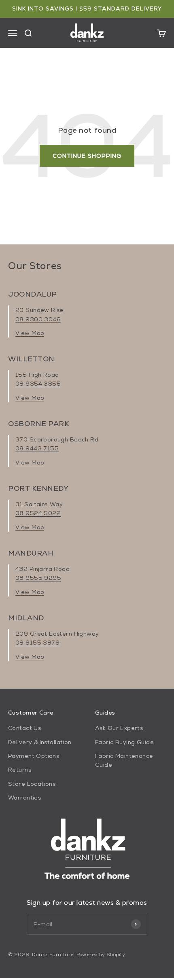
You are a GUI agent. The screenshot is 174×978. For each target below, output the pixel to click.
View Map (29, 333)
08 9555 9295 (38, 577)
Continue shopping (87, 155)
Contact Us (24, 728)
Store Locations (31, 783)
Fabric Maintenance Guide (124, 760)
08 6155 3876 (37, 642)
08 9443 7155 (37, 448)
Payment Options (33, 755)
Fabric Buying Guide (124, 742)
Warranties (24, 797)
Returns (19, 769)
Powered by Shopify (100, 954)
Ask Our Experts (119, 728)
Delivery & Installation (40, 742)
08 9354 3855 (38, 383)
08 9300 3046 (38, 319)
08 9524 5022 (38, 513)
